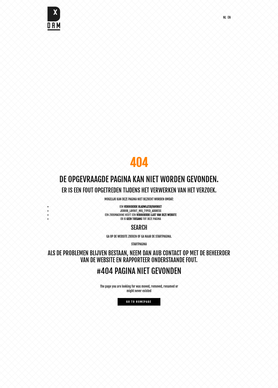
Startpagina (139, 244)
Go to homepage (138, 301)
